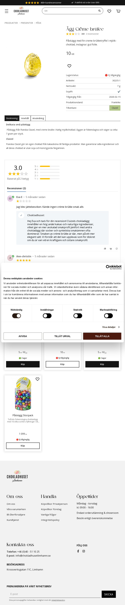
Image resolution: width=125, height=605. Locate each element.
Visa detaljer (109, 327)
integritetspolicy (58, 600)
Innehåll (25, 118)
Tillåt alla (102, 336)
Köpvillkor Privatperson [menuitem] (54, 503)
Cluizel (115, 107)
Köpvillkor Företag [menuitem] (51, 509)
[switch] (47, 315)
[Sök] (99, 11)
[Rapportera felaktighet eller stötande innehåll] (117, 248)
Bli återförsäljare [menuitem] (16, 514)
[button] (6, 11)
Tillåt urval (62, 336)
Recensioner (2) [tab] (16, 188)
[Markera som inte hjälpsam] (111, 248)
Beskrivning (12, 118)
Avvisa (23, 336)
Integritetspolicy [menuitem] (50, 519)
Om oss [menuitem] (11, 503)
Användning (38, 118)
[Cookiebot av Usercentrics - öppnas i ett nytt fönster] (108, 267)
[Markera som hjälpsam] (105, 248)
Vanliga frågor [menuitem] (48, 514)
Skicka (108, 594)
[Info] (62, 364)
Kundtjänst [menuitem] (13, 519)
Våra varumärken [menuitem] (16, 509)
